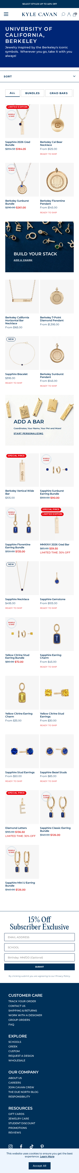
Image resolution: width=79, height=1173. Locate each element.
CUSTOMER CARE (25, 995)
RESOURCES (20, 1108)
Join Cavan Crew (21, 1087)
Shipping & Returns (22, 1010)
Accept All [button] (39, 1165)
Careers (14, 1082)
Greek (12, 1046)
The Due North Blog (23, 1092)
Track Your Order (22, 1001)
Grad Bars (59, 93)
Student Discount (21, 1123)
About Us (15, 1078)
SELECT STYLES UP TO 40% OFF (39, 4)
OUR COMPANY (23, 1072)
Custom (14, 1051)
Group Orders (19, 1020)
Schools (14, 1042)
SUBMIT (39, 966)
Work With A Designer (25, 1015)
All (12, 92)
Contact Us (16, 1006)
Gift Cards (16, 1114)
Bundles (32, 93)
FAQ (11, 1024)
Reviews (14, 1132)
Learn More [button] (47, 1156)
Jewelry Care (18, 1118)
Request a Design (21, 1056)
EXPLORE (17, 1036)
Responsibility (19, 1096)
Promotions (17, 1128)
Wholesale (16, 1060)
